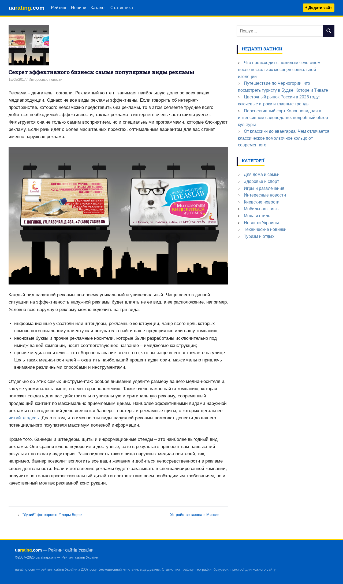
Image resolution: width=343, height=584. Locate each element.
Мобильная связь (261, 208)
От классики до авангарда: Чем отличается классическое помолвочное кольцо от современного (283, 138)
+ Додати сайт (318, 7)
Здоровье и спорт (261, 181)
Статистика (121, 7)
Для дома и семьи (261, 174)
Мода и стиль (257, 215)
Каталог (98, 7)
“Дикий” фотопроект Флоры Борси (53, 514)
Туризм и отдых (259, 236)
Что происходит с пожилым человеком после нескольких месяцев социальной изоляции (279, 69)
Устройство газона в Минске (194, 514)
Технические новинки (265, 229)
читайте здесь (24, 417)
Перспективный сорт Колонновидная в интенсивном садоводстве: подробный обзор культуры (283, 118)
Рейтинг (59, 7)
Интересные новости (45, 79)
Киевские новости (261, 202)
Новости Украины (261, 222)
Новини (78, 7)
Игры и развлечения (264, 188)
